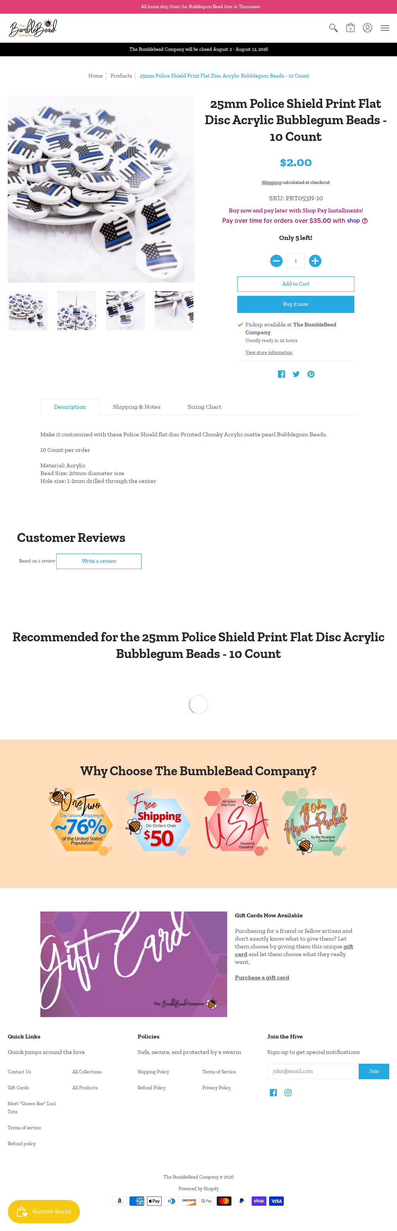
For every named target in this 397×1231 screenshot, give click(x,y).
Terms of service (24, 1127)
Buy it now (295, 304)
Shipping (271, 182)
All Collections (87, 1072)
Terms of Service (219, 1072)
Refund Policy (152, 1087)
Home (95, 76)
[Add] (315, 261)
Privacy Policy (216, 1087)
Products (121, 76)
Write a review (99, 561)
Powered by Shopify (199, 1188)
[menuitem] (333, 28)
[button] (333, 28)
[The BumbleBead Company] (33, 28)
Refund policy (22, 1143)
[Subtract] (276, 261)
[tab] (69, 407)
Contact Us (19, 1072)
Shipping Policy (153, 1072)
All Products (85, 1087)
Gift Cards (18, 1087)
